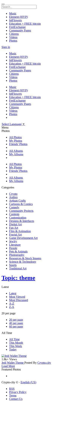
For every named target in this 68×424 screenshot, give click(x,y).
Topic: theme (18, 277)
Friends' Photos (18, 144)
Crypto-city (44, 362)
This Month (16, 342)
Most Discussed (18, 300)
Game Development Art (23, 238)
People (13, 248)
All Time (14, 339)
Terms (12, 395)
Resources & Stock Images (25, 258)
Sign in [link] (6, 47)
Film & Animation (20, 231)
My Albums (16, 154)
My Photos (15, 140)
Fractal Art (15, 234)
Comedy (14, 207)
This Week (15, 346)
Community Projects (21, 210)
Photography (16, 254)
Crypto (13, 193)
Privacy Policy (17, 392)
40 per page (16, 323)
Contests (14, 214)
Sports (13, 265)
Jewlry (13, 241)
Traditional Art (17, 268)
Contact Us (15, 398)
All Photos (15, 137)
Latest (12, 293)
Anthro (13, 197)
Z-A (11, 306)
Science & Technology (22, 261)
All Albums (16, 150)
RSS (12, 388)
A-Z (11, 303)
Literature (15, 244)
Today (13, 349)
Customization (17, 217)
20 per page (16, 319)
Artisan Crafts (17, 200)
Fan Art (13, 227)
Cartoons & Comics (21, 204)
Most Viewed (17, 296)
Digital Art (15, 224)
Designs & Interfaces (21, 221)
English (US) (28, 382)
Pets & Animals (18, 251)
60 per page (16, 326)
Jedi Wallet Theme (13, 362)
